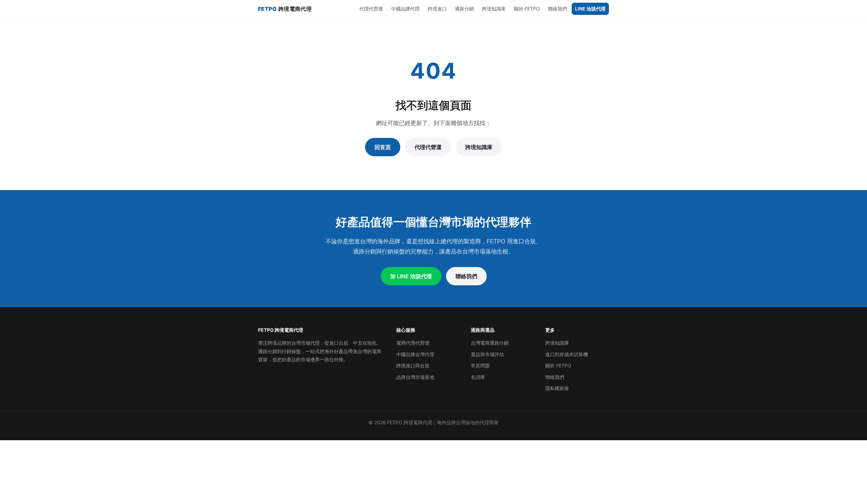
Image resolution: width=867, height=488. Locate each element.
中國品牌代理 (405, 9)
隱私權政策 (557, 388)
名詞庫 (478, 377)
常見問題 (480, 365)
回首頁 (383, 147)
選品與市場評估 (487, 354)
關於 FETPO (527, 9)
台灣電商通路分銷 (490, 343)
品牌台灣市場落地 (415, 377)
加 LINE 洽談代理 (411, 276)
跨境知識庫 (494, 9)
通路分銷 (464, 9)
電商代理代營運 (412, 343)
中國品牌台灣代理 (415, 354)
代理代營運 (371, 9)
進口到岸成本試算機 (566, 354)
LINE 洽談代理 (590, 9)
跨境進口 (437, 9)
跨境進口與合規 (412, 365)
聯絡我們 (557, 9)
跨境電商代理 (285, 8)
